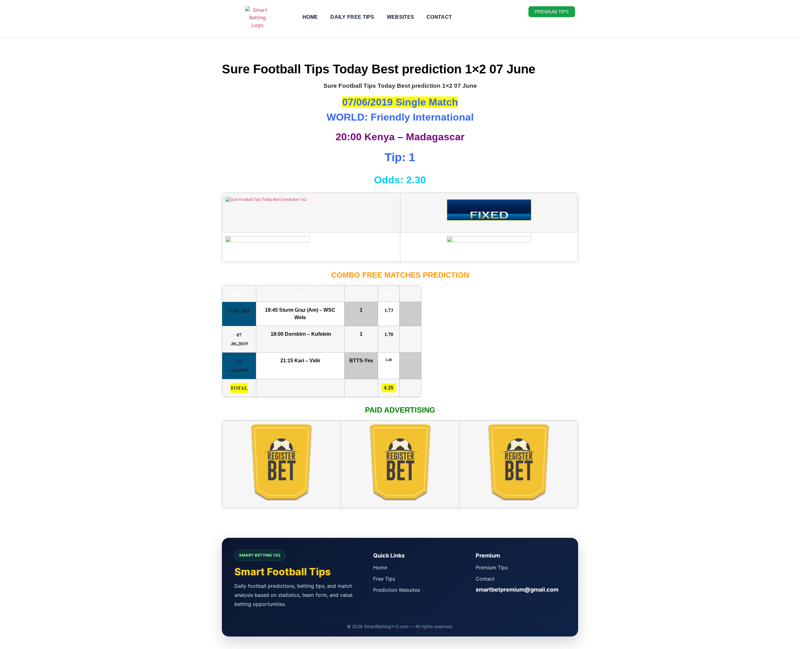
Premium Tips (492, 567)
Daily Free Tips (352, 17)
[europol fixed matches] (489, 215)
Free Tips (384, 579)
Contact (439, 17)
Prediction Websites (396, 590)
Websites (400, 17)
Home (310, 17)
